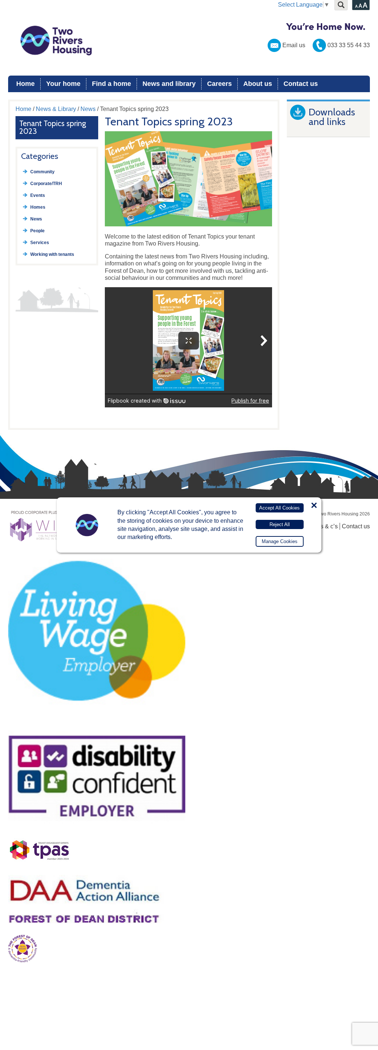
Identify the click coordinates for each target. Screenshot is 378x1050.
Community (42, 171)
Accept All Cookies (279, 508)
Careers (219, 83)
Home (25, 83)
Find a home (111, 83)
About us (257, 83)
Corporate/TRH (46, 183)
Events (37, 195)
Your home (63, 83)
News (88, 109)
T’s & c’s (326, 526)
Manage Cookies (280, 541)
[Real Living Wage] (96, 721)
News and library (169, 83)
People (37, 230)
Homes (37, 207)
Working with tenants (52, 254)
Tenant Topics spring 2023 (52, 127)
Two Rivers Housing (189, 41)
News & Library (56, 109)
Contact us (301, 83)
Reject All (279, 524)
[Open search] (341, 5)
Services (39, 242)
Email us (293, 45)
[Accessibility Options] (361, 5)
